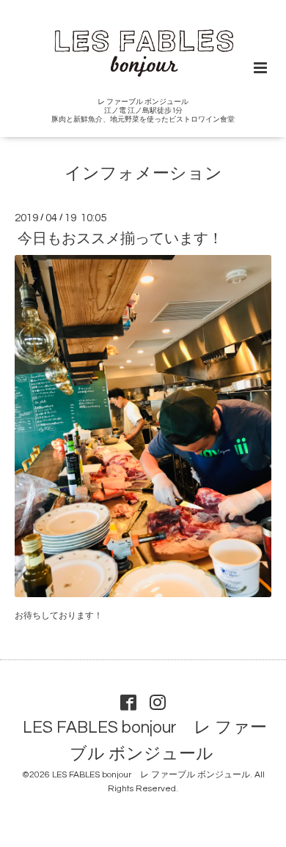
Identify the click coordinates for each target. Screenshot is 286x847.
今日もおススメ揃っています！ (120, 239)
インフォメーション (143, 174)
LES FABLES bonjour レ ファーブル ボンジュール (145, 741)
